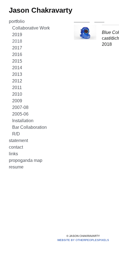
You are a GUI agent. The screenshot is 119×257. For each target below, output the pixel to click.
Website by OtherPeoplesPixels (83, 240)
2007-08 (20, 107)
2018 (17, 41)
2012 (17, 81)
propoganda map (25, 160)
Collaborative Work (31, 28)
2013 (17, 74)
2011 (17, 87)
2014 (17, 67)
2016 (17, 54)
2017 (17, 47)
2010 (17, 94)
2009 (17, 100)
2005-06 (20, 114)
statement (18, 140)
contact (16, 147)
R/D (16, 134)
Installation (22, 120)
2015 (17, 61)
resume (16, 167)
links (13, 153)
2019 (17, 34)
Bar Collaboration (29, 127)
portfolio (17, 21)
